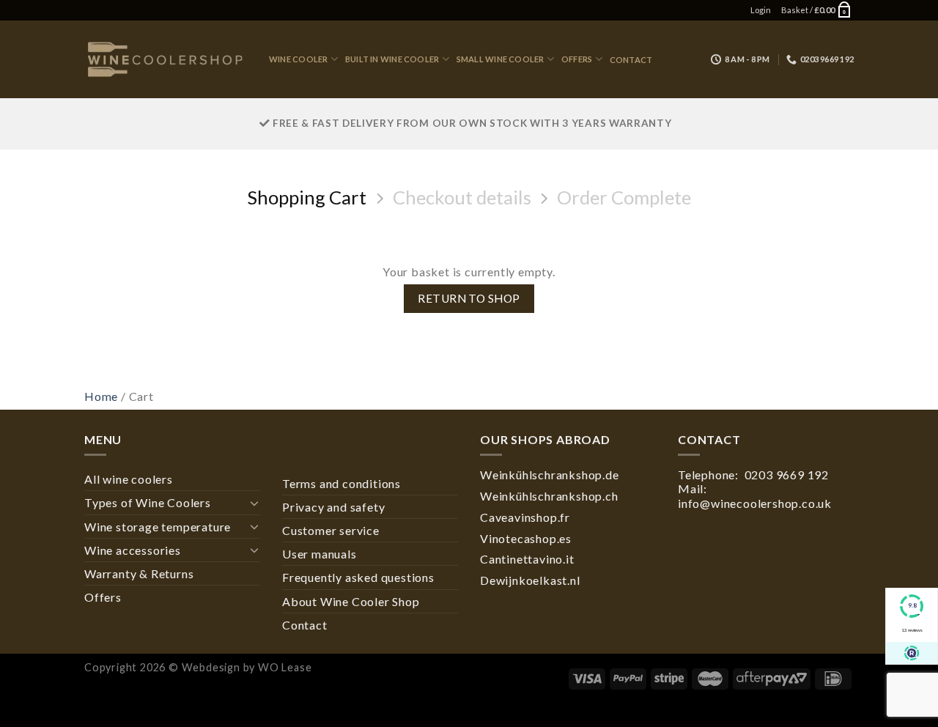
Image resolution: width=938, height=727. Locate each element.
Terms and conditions (341, 483)
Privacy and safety (333, 507)
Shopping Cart (306, 197)
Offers (576, 59)
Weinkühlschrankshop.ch (549, 496)
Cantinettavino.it (527, 559)
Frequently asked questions (358, 577)
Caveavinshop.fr (525, 517)
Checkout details (462, 197)
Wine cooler (298, 59)
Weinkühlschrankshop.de (549, 474)
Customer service (331, 530)
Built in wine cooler (392, 59)
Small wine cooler (500, 59)
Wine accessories (132, 550)
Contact (631, 59)
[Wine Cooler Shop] (165, 59)
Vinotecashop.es (526, 538)
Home (101, 396)
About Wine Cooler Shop (351, 601)
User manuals (319, 554)
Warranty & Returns (138, 573)
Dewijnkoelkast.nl (530, 580)
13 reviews (912, 629)
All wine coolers (128, 479)
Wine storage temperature (157, 527)
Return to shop (469, 298)
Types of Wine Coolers (147, 502)
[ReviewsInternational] (912, 653)
